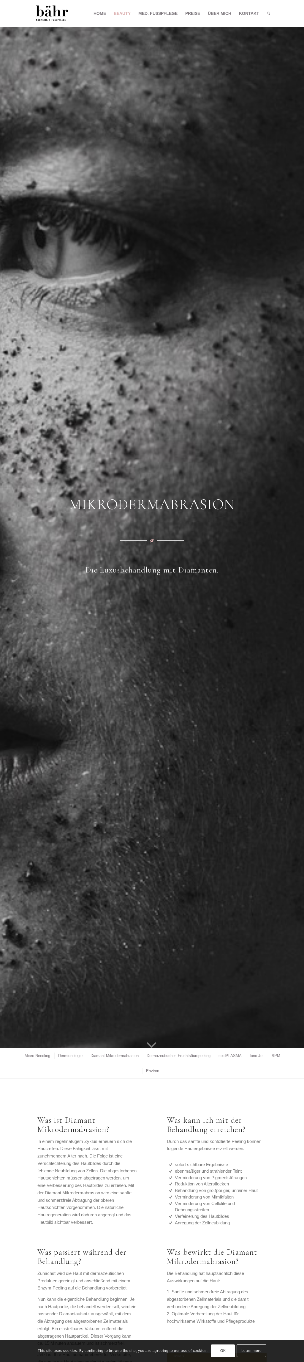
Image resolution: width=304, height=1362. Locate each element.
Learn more (251, 1351)
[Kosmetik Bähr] (52, 13)
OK (223, 1351)
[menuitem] (100, 13)
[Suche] (268, 13)
